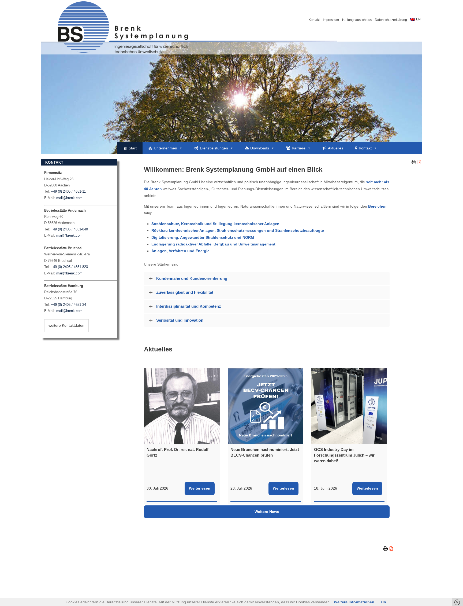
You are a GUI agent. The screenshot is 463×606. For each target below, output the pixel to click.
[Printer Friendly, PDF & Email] (417, 162)
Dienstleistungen (214, 148)
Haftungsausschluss (357, 20)
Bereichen (377, 206)
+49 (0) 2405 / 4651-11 (68, 191)
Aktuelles (335, 148)
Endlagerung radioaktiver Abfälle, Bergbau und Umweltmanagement (213, 244)
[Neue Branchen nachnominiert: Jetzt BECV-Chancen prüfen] (266, 406)
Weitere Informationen (354, 602)
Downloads (259, 148)
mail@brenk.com (69, 198)
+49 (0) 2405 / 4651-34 (68, 305)
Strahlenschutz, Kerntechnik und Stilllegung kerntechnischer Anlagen (215, 224)
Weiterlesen (199, 488)
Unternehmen (165, 148)
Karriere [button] (298, 148)
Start (133, 148)
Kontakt (314, 20)
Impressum (331, 20)
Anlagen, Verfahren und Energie (180, 251)
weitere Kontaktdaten (66, 325)
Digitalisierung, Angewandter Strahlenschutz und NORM (202, 237)
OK (383, 602)
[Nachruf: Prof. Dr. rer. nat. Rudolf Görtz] (182, 406)
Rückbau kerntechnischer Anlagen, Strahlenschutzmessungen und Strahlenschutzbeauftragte (237, 230)
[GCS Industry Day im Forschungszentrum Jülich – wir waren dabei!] (349, 406)
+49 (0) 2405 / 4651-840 (69, 229)
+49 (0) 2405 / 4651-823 (69, 267)
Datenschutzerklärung (391, 20)
